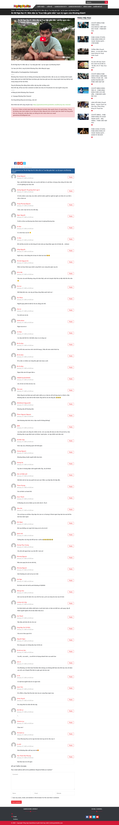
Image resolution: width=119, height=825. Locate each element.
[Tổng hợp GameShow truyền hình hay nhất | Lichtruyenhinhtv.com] (22, 6)
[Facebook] (87, 817)
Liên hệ (49, 6)
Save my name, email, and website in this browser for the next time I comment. (36, 797)
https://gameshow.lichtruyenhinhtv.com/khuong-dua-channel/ (52, 104)
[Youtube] (97, 817)
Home (13, 10)
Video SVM (87, 6)
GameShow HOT (60, 6)
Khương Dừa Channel (22, 10)
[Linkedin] (93, 817)
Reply (70, 177)
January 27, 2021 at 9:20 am (25, 178)
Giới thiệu (40, 6)
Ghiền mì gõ (97, 6)
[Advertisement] (43, 140)
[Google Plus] (90, 817)
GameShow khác (75, 6)
